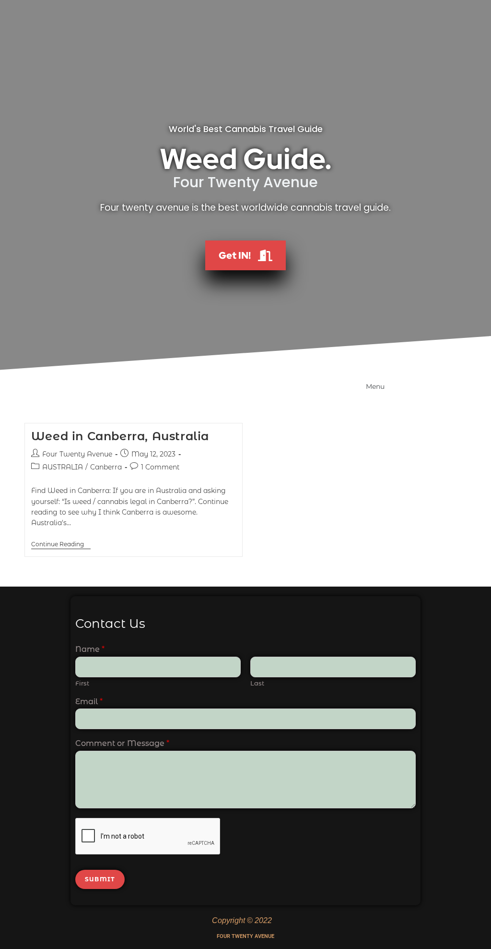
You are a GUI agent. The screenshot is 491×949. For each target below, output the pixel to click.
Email (89, 701)
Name (90, 649)
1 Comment (160, 467)
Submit (100, 879)
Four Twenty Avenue (77, 454)
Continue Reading (61, 544)
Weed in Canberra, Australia (120, 436)
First (82, 683)
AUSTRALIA (62, 467)
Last (257, 683)
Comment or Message (122, 743)
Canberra (106, 467)
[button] (368, 385)
